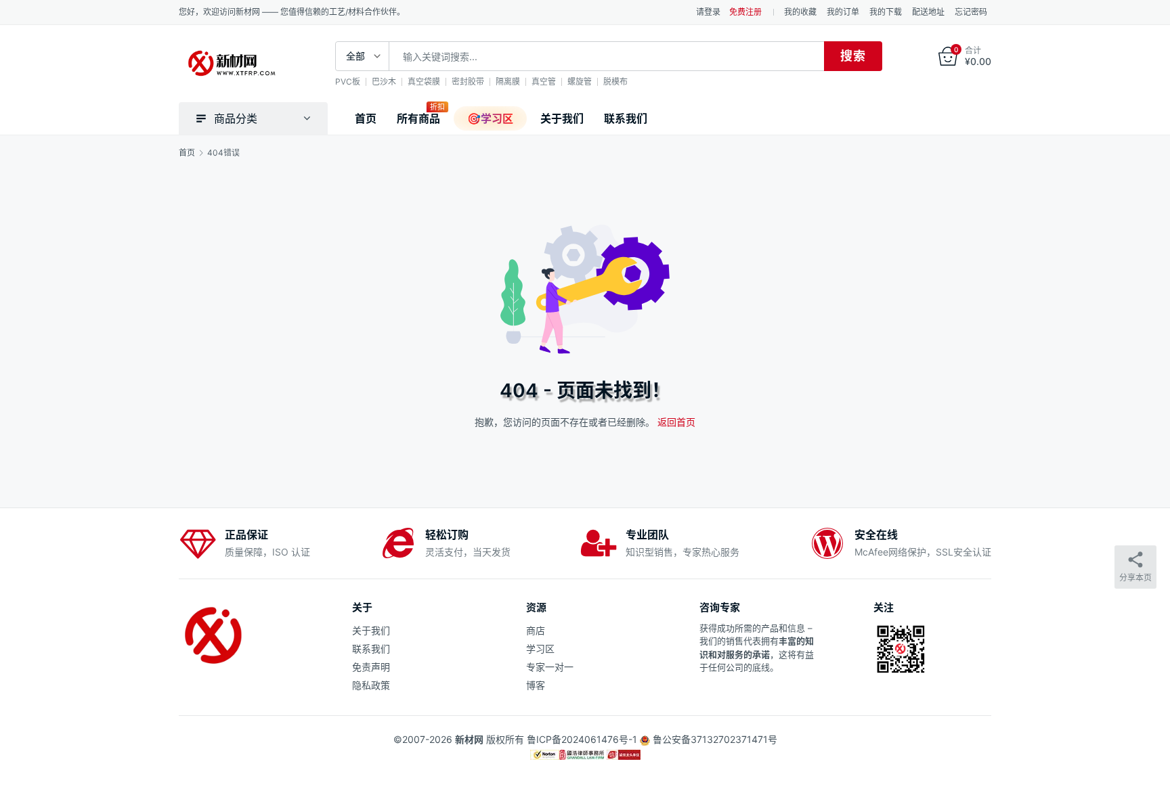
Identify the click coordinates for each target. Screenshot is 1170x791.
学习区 (540, 648)
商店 (535, 630)
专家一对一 (549, 667)
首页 (365, 118)
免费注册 (745, 12)
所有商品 (418, 118)
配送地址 (928, 12)
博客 (535, 685)
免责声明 (371, 667)
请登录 (708, 12)
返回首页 (676, 422)
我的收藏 (800, 12)
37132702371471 (729, 739)
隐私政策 (371, 685)
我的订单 (843, 12)
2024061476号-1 (599, 739)
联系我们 (625, 118)
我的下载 (885, 12)
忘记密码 (971, 12)
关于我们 (562, 118)
